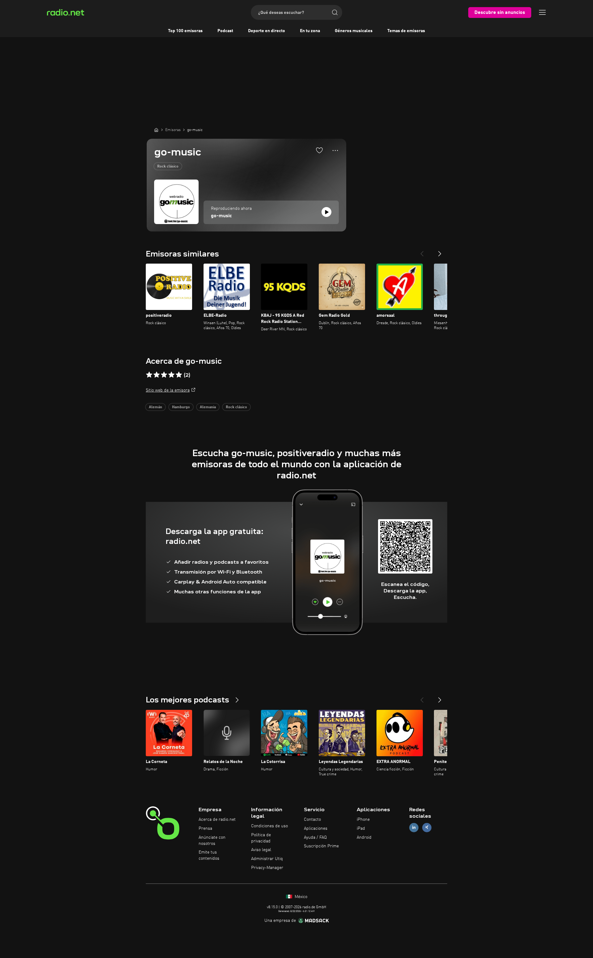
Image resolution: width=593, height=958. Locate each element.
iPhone (363, 819)
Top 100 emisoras (185, 31)
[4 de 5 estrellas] (171, 375)
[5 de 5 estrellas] (179, 375)
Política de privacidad (261, 838)
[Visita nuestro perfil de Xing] (426, 827)
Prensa (205, 828)
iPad (361, 828)
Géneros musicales (353, 31)
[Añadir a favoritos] (319, 150)
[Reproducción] (326, 212)
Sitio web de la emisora (168, 390)
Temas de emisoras (406, 31)
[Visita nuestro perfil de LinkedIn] (413, 827)
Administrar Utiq (267, 859)
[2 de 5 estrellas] (156, 375)
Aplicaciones (315, 828)
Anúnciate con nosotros (212, 840)
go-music (221, 216)
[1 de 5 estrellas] (149, 375)
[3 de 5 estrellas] (164, 375)
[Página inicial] (156, 129)
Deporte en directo (266, 31)
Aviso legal (261, 850)
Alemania (208, 407)
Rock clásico (168, 166)
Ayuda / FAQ (315, 837)
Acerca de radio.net (217, 819)
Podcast (225, 31)
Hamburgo (181, 407)
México (300, 897)
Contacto (312, 819)
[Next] (439, 251)
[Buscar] (335, 12)
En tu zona (310, 31)
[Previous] (421, 251)
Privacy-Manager (267, 868)
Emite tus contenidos (209, 855)
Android (364, 837)
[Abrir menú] (542, 12)
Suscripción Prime (321, 846)
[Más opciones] (335, 150)
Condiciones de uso (269, 826)
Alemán (155, 407)
